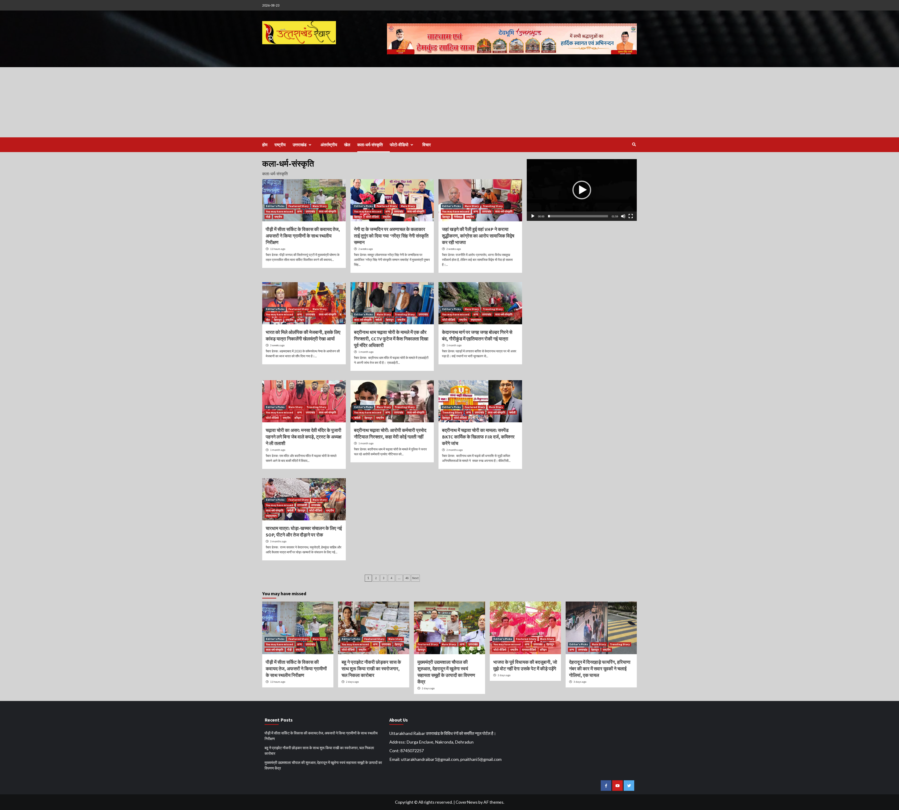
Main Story (320, 206)
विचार (426, 144)
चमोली (379, 319)
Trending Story (493, 206)
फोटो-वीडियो (399, 144)
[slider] (578, 216)
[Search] (634, 144)
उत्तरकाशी (302, 505)
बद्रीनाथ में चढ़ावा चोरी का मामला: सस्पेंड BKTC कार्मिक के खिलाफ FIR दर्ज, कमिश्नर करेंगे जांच (478, 436)
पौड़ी (268, 217)
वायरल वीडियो (529, 649)
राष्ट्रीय (280, 144)
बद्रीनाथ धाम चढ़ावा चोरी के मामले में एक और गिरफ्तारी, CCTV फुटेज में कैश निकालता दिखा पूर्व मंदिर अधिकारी (391, 338)
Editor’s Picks (275, 206)
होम (264, 144)
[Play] (533, 216)
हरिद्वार (300, 319)
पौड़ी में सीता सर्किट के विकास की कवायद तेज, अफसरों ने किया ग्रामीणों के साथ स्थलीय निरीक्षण (303, 235)
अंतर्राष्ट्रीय (329, 144)
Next (415, 578)
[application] (582, 190)
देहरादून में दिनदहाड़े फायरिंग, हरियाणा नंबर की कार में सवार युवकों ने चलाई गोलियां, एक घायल (599, 668)
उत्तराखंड (299, 144)
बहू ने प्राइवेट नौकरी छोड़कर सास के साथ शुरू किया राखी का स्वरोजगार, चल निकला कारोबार (371, 668)
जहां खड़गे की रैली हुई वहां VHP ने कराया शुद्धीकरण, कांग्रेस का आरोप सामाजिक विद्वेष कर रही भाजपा (478, 235)
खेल (347, 144)
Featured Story (298, 206)
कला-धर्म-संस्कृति (370, 144)
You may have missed (279, 211)
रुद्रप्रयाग (476, 319)
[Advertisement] (449, 102)
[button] (581, 190)
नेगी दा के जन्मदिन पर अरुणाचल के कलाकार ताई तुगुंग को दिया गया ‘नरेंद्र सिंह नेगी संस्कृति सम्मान (391, 235)
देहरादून (358, 217)
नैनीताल (458, 217)
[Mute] (623, 216)
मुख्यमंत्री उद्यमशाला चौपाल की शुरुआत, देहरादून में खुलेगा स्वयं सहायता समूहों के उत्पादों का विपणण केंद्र (323, 765)
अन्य (299, 211)
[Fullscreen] (630, 216)
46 (407, 578)
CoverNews (467, 802)
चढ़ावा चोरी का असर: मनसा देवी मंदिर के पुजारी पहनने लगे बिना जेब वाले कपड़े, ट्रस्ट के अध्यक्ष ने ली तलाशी (303, 436)
